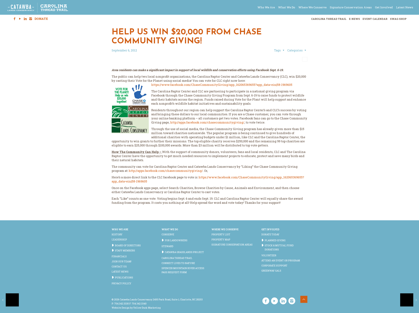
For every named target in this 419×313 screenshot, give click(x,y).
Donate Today (270, 234)
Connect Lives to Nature (178, 263)
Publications (124, 277)
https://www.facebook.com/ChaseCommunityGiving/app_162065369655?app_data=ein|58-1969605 (221, 85)
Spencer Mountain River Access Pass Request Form (183, 270)
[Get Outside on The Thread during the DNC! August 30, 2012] (9, 299)
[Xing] (36, 18)
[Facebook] (14, 18)
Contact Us (119, 266)
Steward (167, 246)
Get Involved (270, 229)
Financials (119, 256)
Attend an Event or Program (280, 260)
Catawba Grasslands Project (184, 252)
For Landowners (176, 240)
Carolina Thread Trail (328, 18)
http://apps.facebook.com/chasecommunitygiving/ (207, 122)
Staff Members (125, 250)
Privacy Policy (121, 283)
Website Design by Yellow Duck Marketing (136, 307)
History (117, 234)
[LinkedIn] (25, 18)
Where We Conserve (224, 229)
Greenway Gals (271, 270)
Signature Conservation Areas (232, 244)
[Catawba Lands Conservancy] (38, 7)
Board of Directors (128, 245)
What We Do (170, 229)
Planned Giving (275, 240)
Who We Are (120, 229)
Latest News (120, 271)
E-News (354, 18)
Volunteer (268, 255)
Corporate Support (274, 265)
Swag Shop (398, 18)
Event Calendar (375, 18)
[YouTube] (20, 18)
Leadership (119, 239)
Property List (220, 234)
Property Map (220, 239)
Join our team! (121, 261)
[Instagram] (30, 18)
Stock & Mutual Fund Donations (279, 247)
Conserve (168, 234)
